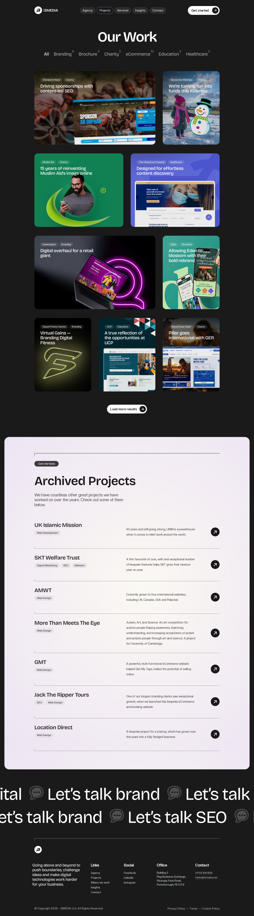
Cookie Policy (211, 908)
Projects (105, 10)
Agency (87, 10)
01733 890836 (204, 873)
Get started (200, 10)
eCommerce (138, 54)
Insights (140, 10)
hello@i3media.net (206, 877)
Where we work (100, 882)
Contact (157, 10)
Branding (63, 54)
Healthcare (197, 54)
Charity (111, 54)
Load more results (123, 409)
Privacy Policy (176, 908)
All (46, 53)
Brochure (88, 54)
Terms (193, 908)
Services (122, 10)
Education (169, 54)
